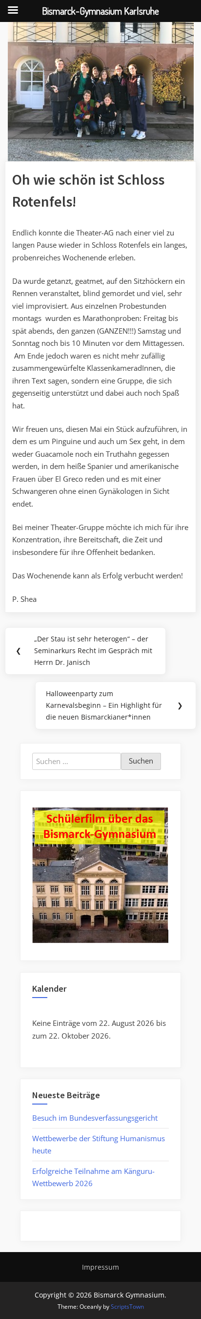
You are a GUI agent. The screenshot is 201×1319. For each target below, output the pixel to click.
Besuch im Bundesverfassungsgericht (95, 1118)
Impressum (100, 1267)
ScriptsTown (127, 1306)
